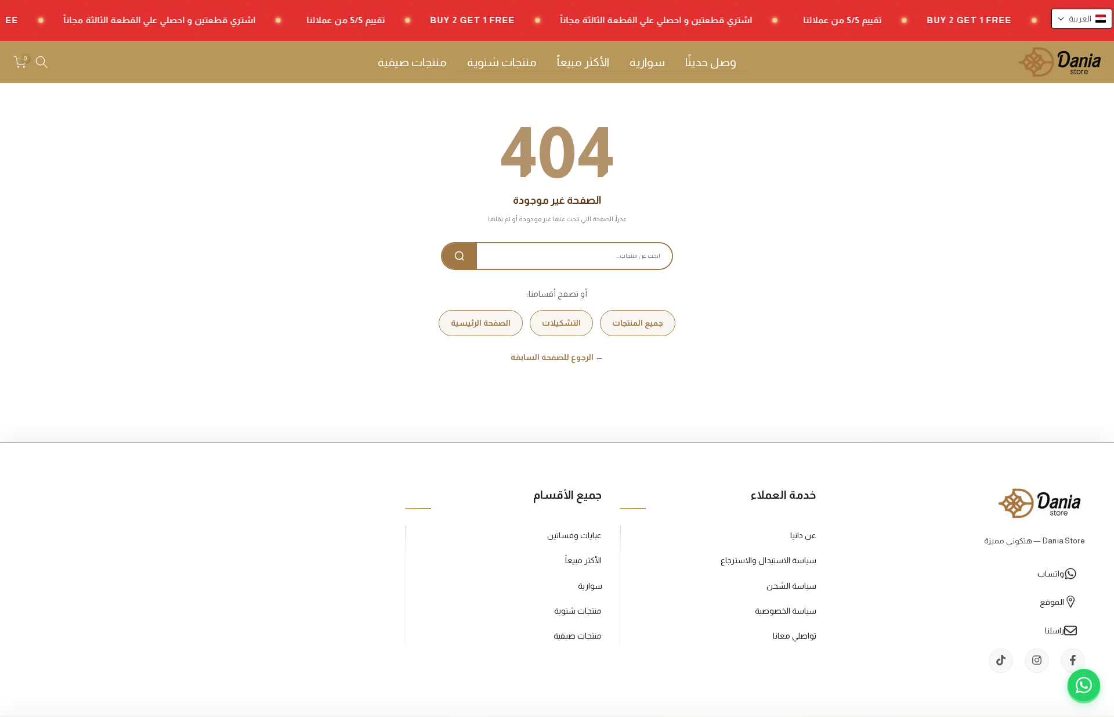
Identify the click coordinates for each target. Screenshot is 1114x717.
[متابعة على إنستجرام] (1037, 660)
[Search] (459, 256)
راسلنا (1054, 630)
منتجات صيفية (412, 62)
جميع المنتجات (637, 322)
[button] (1082, 18)
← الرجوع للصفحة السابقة (557, 357)
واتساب (1050, 573)
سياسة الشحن (791, 585)
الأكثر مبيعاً (583, 62)
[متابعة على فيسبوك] (1073, 660)
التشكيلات (561, 322)
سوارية (647, 62)
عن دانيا (803, 535)
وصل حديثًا (710, 62)
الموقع (1052, 601)
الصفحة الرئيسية (481, 322)
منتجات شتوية (502, 62)
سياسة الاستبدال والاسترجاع (769, 560)
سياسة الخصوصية (785, 610)
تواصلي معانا (794, 635)
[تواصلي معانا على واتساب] (1084, 687)
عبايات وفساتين (574, 535)
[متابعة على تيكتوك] (1001, 660)
